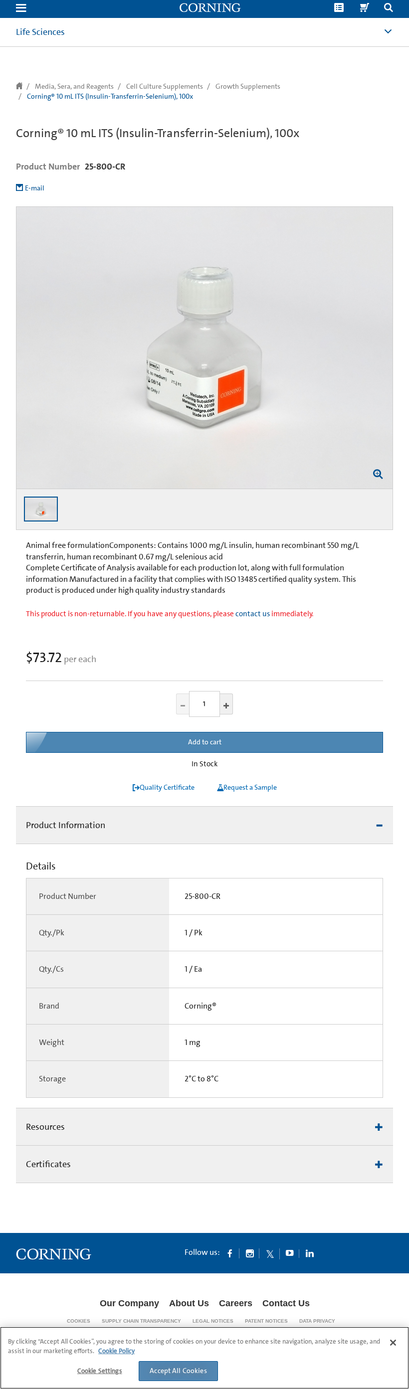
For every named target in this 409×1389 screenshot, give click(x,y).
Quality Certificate (167, 787)
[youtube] (289, 1252)
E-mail (34, 187)
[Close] (393, 1343)
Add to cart (204, 741)
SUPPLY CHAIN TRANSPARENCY (141, 1321)
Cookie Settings (99, 1371)
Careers (235, 1303)
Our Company (129, 1303)
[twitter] (269, 1252)
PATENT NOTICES (266, 1321)
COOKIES (78, 1321)
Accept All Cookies (178, 1370)
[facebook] (229, 1252)
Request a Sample (250, 787)
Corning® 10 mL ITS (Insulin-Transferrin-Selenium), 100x (110, 96)
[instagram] (249, 1252)
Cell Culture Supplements (164, 86)
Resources (45, 1127)
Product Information (65, 825)
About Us (189, 1303)
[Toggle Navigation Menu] (21, 8)
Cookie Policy (116, 1351)
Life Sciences (40, 32)
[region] (204, 1358)
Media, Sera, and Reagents (74, 86)
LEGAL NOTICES (213, 1321)
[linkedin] (309, 1252)
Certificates (48, 1164)
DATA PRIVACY (317, 1321)
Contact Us (286, 1303)
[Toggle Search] (388, 8)
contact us (252, 614)
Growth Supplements (247, 86)
